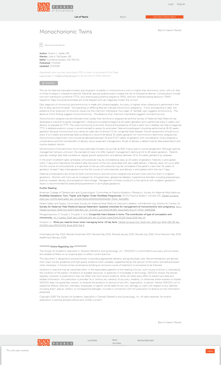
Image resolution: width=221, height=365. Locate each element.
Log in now (45, 75)
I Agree (210, 351)
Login (171, 4)
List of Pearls (81, 16)
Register (181, 4)
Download (50, 83)
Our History (116, 343)
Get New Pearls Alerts (164, 16)
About (123, 16)
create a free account (66, 75)
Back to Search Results (169, 30)
